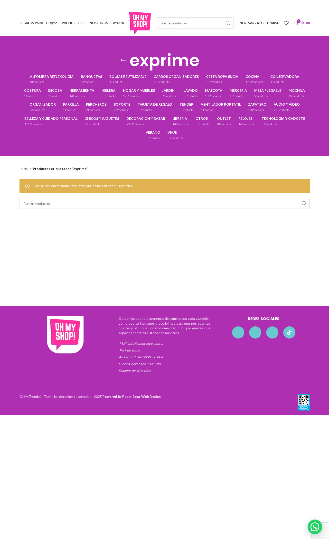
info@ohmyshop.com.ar (146, 343)
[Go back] (123, 60)
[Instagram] (255, 332)
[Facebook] (238, 332)
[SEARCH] (228, 23)
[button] (315, 527)
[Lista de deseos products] (286, 23)
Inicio (23, 169)
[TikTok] (289, 332)
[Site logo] (140, 22)
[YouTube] (272, 332)
